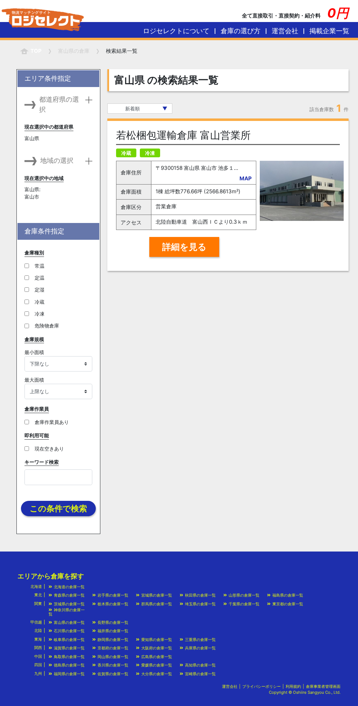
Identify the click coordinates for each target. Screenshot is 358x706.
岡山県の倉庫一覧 (113, 656)
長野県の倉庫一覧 (113, 622)
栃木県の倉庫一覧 (113, 603)
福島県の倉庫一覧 (287, 595)
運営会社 (285, 31)
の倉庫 (74, 51)
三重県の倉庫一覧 (200, 639)
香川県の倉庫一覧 (113, 665)
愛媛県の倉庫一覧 (156, 665)
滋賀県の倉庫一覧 (69, 648)
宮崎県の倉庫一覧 (200, 673)
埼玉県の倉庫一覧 (200, 603)
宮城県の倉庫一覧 (156, 595)
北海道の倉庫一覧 (69, 586)
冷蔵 (39, 302)
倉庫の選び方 (240, 31)
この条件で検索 (58, 508)
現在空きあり (49, 449)
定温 (39, 278)
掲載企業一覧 (329, 31)
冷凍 (39, 314)
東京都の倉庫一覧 (287, 603)
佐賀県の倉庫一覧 (113, 673)
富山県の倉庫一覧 (69, 622)
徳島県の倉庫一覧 (69, 665)
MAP (245, 178)
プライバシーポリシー (261, 686)
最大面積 (34, 380)
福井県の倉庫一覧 (113, 630)
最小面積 (34, 352)
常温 (39, 266)
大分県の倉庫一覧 (156, 673)
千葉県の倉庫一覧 (244, 603)
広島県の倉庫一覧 (156, 656)
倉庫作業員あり (52, 422)
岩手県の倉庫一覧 (113, 595)
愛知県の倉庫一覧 (156, 639)
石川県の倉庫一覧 (69, 630)
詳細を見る (184, 247)
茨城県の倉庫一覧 (69, 603)
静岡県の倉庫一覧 (113, 639)
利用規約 (293, 686)
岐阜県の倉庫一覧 (69, 639)
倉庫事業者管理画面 (323, 686)
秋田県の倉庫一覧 (200, 595)
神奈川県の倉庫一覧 (67, 611)
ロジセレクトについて (176, 31)
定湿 (39, 290)
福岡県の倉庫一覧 (69, 673)
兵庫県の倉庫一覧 (200, 648)
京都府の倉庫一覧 (113, 648)
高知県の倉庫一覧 (200, 665)
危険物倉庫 (47, 326)
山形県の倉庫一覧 (244, 595)
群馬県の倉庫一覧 (156, 603)
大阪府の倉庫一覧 (156, 648)
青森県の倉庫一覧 (69, 595)
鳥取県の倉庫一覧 (69, 656)
